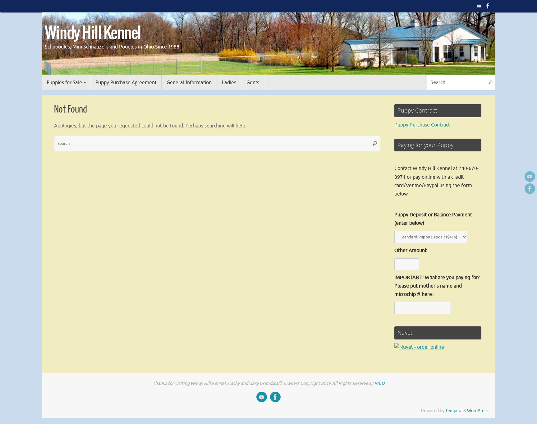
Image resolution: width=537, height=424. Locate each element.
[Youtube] (479, 6)
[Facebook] (488, 6)
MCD (379, 383)
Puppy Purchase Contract (422, 125)
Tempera (453, 410)
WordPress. (478, 410)
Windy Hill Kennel (93, 33)
